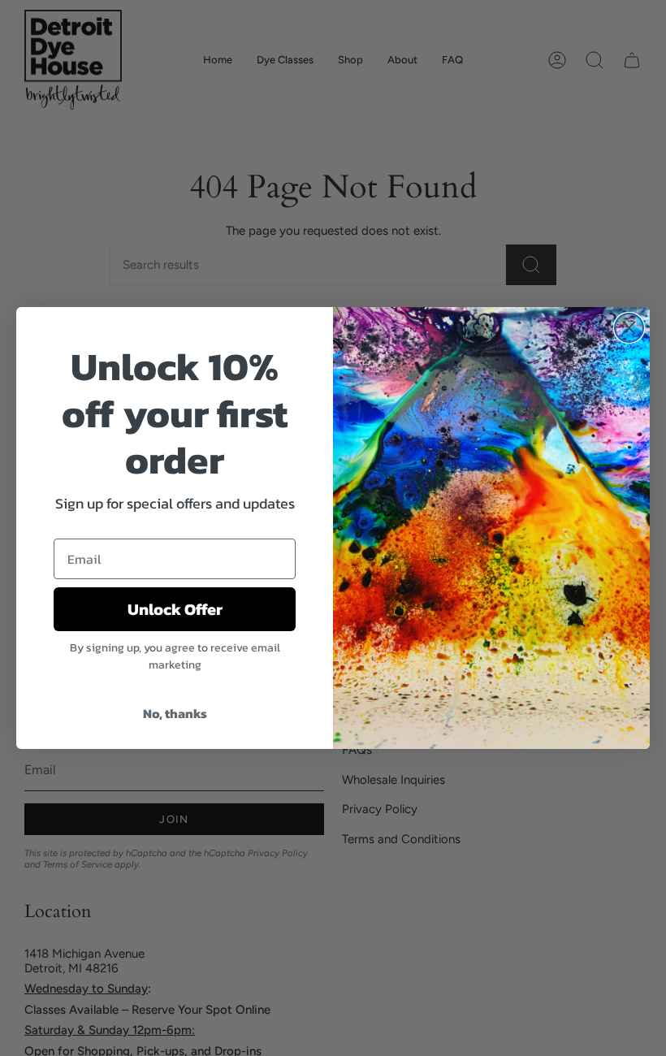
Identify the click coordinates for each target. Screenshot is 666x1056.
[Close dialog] (629, 328)
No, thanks (175, 713)
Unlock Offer (175, 609)
